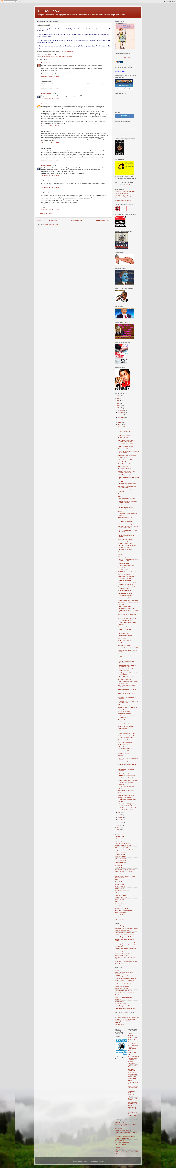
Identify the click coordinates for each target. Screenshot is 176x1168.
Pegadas (117, 1147)
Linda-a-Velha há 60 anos (125, 723)
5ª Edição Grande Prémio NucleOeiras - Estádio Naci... (127, 798)
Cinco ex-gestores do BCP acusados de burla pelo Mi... (126, 508)
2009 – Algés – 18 (123, 744)
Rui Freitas (44, 62)
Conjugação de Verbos (121, 193)
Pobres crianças (122, 557)
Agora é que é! (122, 638)
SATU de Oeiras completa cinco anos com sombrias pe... (127, 747)
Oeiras (43, 104)
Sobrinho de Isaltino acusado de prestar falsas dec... (127, 615)
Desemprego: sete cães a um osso (128, 739)
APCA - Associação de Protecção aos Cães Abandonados (125, 1125)
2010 (118, 405)
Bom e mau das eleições (125, 742)
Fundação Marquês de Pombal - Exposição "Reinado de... (127, 808)
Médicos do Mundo (131, 1092)
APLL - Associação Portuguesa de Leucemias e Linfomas (133, 1059)
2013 (118, 398)
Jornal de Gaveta (120, 874)
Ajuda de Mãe (132, 1039)
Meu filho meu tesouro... (125, 468)
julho (119, 422)
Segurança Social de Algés (125, 635)
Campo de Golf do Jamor (125, 549)
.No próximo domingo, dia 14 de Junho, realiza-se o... (127, 665)
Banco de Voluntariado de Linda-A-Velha (132, 1070)
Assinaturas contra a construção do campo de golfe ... (128, 486)
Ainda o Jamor (122, 429)
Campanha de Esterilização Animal (125, 850)
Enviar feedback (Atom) (51, 224)
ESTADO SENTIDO (120, 863)
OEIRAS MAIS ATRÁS (121, 897)
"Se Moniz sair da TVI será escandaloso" (125, 518)
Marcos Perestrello (67, 56)
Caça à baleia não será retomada (127, 505)
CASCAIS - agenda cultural (122, 976)
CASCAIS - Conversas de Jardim (127, 572)
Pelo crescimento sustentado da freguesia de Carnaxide (127, 583)
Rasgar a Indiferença (121, 914)
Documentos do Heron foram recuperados (126, 694)
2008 (118, 825)
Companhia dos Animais (122, 1138)
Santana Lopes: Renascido (125, 726)
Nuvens (120, 511)
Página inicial (76, 220)
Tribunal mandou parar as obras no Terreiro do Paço (128, 632)
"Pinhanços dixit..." (120, 836)
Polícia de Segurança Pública (123, 997)
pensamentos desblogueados (123, 910)
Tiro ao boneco (122, 552)
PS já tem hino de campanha (126, 565)
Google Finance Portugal (122, 986)
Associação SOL (133, 1063)
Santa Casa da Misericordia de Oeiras (126, 961)
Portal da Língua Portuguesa (123, 200)
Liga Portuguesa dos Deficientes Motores (133, 1087)
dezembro (121, 410)
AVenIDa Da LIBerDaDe (121, 847)
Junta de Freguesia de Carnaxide (124, 934)
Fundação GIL (132, 1076)
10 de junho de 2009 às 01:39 (50, 76)
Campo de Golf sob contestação (127, 483)
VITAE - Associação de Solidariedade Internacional (132, 1113)
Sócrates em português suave (126, 498)
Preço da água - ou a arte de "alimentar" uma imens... (126, 577)
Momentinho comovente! (125, 543)
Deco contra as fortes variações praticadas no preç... (127, 587)
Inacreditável (121, 481)
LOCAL (117, 879)
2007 (118, 827)
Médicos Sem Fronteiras (132, 1095)
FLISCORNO (118, 865)
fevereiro (121, 819)
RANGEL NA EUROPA (124, 753)
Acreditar (130, 1035)
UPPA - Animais (119, 919)
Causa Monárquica (120, 852)
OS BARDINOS (119, 906)
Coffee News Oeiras (120, 856)
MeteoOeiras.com (120, 995)
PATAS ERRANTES (120, 1145)
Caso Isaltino (121, 624)
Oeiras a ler (118, 893)
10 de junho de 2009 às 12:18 (50, 88)
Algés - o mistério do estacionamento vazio (125, 432)
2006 (118, 830)
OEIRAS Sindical (119, 899)
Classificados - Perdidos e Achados (125, 1136)
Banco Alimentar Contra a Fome (133, 1066)
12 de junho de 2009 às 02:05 (50, 160)
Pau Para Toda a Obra (121, 908)
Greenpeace (118, 1015)
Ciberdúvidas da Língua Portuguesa (125, 191)
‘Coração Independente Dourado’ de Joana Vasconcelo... (128, 478)
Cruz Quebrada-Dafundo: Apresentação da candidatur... (127, 621)
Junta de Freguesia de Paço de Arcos (125, 948)
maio (119, 812)
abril (119, 815)
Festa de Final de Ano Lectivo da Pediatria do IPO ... (127, 501)
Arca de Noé (118, 1128)
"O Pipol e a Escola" (123, 793)
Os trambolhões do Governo (126, 464)
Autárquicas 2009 (123, 728)
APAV (129, 1054)
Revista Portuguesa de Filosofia (124, 1006)
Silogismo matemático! (124, 574)
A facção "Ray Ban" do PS (125, 778)
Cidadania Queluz (120, 854)
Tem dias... (121, 801)
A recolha (120, 643)
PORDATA (118, 999)
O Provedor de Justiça (124, 705)
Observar (120, 654)
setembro (121, 417)
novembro (121, 412)
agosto (120, 419)
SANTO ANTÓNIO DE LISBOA (126, 676)
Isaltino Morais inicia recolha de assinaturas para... (127, 669)
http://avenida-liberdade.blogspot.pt (125, 869)
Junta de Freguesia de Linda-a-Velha (125, 942)
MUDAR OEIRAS (119, 884)
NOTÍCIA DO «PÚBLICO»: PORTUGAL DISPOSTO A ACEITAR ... (126, 535)
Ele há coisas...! (122, 766)
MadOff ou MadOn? (123, 437)
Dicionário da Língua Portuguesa (124, 196)
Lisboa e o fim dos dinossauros (127, 455)
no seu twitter (69, 51)
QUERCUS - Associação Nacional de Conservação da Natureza (125, 1020)
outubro (120, 415)
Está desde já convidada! (125, 521)
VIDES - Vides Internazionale (132, 1108)
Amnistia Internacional (132, 1051)
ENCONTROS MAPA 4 (124, 580)
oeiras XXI (118, 901)
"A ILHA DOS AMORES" (124, 713)
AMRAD (117, 970)
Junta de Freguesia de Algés (123, 930)
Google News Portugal (121, 988)
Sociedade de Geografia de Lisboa (125, 1008)
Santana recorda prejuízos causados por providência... (126, 540)
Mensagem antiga (103, 220)
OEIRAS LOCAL (50, 11)
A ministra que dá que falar (125, 762)
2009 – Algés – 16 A (123, 773)
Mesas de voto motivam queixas (127, 764)
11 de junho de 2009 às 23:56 (50, 126)
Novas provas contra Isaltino (126, 494)
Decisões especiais (123, 563)
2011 (118, 403)
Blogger (101, 1161)
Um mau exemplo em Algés (126, 790)
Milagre (120, 554)
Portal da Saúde (119, 1001)
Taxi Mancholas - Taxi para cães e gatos (126, 1151)
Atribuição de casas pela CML (126, 775)
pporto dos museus (120, 912)
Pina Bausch (121, 426)
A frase (120, 656)
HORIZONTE (118, 867)
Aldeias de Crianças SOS (132, 1042)
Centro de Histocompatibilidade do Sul (126, 978)
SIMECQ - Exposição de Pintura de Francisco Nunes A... (128, 527)
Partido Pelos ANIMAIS (124, 435)
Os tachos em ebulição (124, 590)
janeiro (120, 822)
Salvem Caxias (119, 963)
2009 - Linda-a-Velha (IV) (125, 640)
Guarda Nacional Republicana (123, 990)
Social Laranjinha (120, 917)
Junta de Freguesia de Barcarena (124, 932)
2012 (118, 400)
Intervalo (120, 755)
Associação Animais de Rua (123, 1130)
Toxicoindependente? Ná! (125, 598)
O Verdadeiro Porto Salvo (122, 890)
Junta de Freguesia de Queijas (123, 953)
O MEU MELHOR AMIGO (122, 1142)
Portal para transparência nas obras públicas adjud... (128, 452)
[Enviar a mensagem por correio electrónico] (55, 54)
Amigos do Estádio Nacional (126, 795)
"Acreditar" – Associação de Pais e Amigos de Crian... (128, 560)
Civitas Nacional (132, 1074)
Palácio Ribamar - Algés (125, 475)
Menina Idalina (119, 882)
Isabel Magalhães (46, 93)
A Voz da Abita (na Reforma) (123, 843)
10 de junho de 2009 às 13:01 (50, 98)
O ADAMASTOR (119, 888)
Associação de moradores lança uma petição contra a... (127, 546)
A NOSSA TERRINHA (121, 841)
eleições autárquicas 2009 (53, 56)
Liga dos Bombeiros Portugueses (124, 992)
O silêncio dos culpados (124, 645)
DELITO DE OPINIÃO (121, 858)
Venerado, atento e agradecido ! (127, 618)
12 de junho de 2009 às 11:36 (50, 175)
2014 (118, 396)
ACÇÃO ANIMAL (119, 1122)
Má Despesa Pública (120, 886)
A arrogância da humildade (125, 595)
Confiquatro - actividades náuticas (124, 984)
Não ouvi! (120, 496)
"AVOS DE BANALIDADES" (125, 444)
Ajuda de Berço (132, 1037)
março (120, 817)
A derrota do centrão (124, 751)
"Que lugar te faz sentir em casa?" (128, 647)
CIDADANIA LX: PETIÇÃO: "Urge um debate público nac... (127, 804)
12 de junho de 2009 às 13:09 (50, 209)
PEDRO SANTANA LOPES (125, 446)
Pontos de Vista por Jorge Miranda (128, 524)
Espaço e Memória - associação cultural (126, 928)
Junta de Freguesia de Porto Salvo (125, 951)
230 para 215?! (122, 457)
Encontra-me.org (119, 1140)
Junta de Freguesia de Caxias (123, 937)
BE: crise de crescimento (125, 659)
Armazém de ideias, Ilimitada (123, 845)
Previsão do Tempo (120, 1003)
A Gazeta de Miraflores (121, 839)
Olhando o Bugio (119, 904)
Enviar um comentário (46, 213)
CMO (43, 56)
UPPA (116, 1153)
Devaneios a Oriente (120, 860)
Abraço (130, 1033)
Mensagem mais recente (47, 220)
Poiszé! (120, 731)
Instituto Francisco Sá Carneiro (124, 871)
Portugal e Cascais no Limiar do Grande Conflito (127, 568)
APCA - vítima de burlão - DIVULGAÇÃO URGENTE (126, 607)
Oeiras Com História (120, 895)
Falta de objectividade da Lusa (126, 733)
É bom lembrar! (122, 627)
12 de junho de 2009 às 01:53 (50, 143)
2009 (118, 408)
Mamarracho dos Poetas (122, 955)
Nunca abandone (123, 466)
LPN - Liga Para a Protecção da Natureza (127, 1017)
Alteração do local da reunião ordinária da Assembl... (126, 471)
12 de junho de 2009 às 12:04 (50, 187)
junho (120, 424)
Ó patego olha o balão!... (125, 679)
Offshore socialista (123, 449)
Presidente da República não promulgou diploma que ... (126, 736)
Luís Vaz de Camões (124, 711)
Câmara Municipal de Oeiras (123, 926)
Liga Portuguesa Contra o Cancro (133, 1083)
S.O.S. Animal (119, 1149)
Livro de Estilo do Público (122, 198)
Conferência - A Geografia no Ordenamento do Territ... (126, 440)
